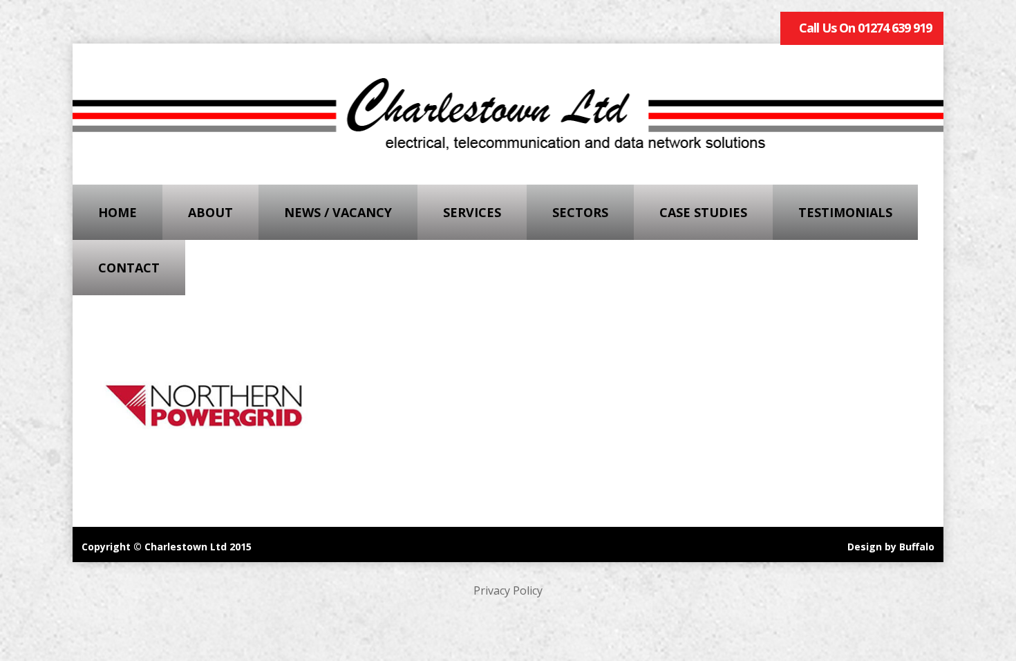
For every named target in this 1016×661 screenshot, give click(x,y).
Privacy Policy (508, 590)
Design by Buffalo (890, 546)
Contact (129, 267)
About (210, 212)
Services (472, 212)
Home (117, 212)
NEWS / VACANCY (338, 212)
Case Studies (703, 212)
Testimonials (845, 212)
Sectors (580, 212)
